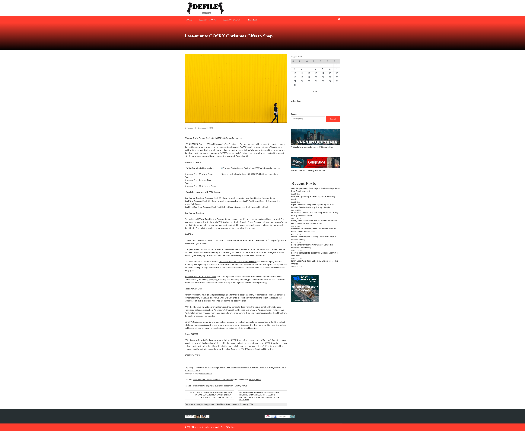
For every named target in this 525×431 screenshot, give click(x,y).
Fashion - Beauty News (195, 386)
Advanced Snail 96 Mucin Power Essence (237, 262)
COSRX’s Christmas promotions (199, 322)
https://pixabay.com (206, 373)
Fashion (252, 20)
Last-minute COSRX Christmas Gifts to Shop (213, 380)
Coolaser (231, 427)
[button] (253, 168)
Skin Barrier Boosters (194, 198)
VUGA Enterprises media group (304, 147)
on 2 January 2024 (235, 404)
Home (189, 20)
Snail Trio (189, 201)
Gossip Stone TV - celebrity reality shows (308, 171)
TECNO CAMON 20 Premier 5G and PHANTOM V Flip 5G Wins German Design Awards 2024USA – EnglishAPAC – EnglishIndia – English (211, 395)
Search (294, 114)
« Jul (315, 91)
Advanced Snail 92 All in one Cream (200, 186)
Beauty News (255, 380)
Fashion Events (231, 20)
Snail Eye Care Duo (193, 207)
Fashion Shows (207, 20)
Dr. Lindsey (190, 219)
